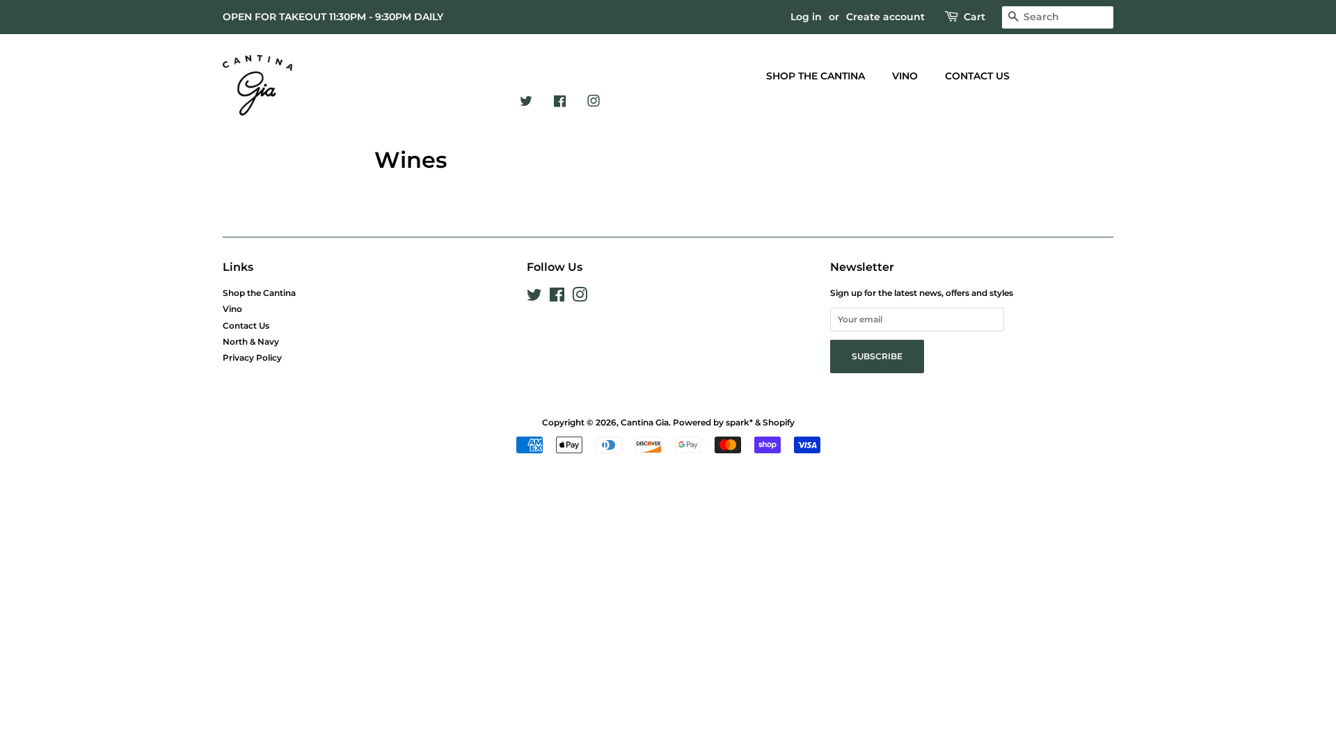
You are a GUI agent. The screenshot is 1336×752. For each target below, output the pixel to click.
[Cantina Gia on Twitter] (526, 97)
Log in (806, 16)
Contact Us (977, 76)
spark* (739, 422)
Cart (974, 16)
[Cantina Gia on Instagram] (593, 97)
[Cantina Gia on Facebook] (559, 97)
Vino (905, 76)
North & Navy (251, 341)
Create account (885, 16)
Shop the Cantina (815, 76)
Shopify (779, 422)
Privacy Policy (252, 357)
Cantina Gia (645, 422)
